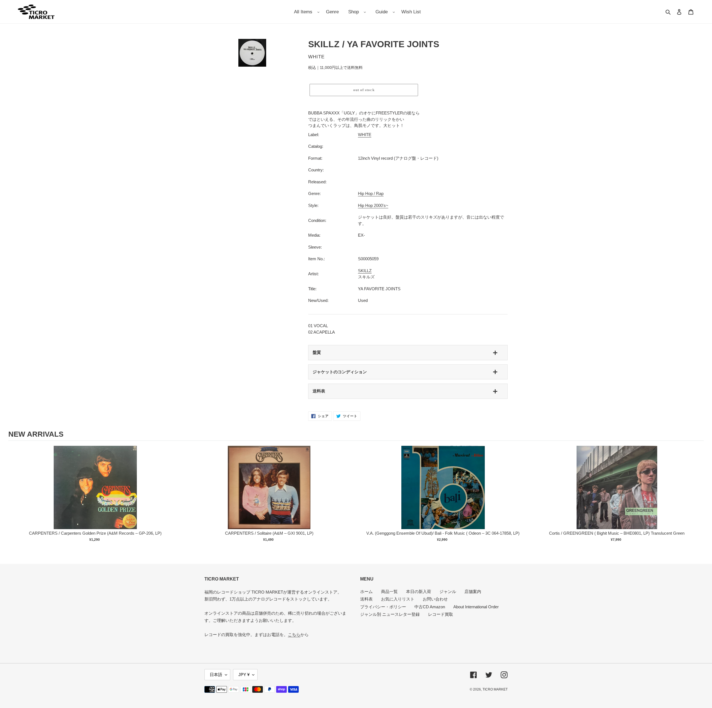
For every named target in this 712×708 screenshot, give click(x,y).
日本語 (216, 674)
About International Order (476, 606)
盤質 (317, 352)
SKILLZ (365, 270)
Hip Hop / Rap (371, 193)
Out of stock (95, 493)
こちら (294, 634)
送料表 (319, 391)
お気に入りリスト (397, 599)
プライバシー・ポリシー (383, 606)
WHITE (364, 134)
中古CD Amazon (429, 606)
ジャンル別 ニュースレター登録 (390, 614)
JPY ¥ (243, 674)
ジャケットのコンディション (340, 371)
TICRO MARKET (495, 689)
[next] (698, 497)
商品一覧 (389, 591)
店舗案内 (472, 591)
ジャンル (447, 591)
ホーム (366, 591)
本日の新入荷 (418, 591)
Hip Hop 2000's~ (373, 205)
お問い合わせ (435, 599)
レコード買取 (440, 614)
